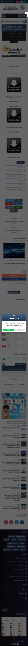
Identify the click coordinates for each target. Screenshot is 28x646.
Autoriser (8, 329)
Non (19, 329)
